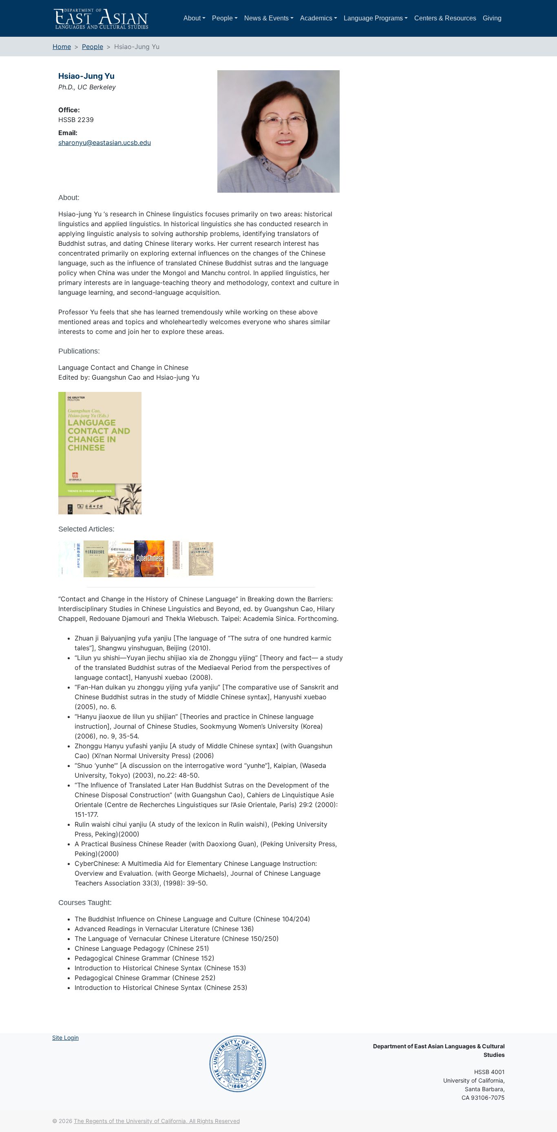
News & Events (266, 18)
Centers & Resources (445, 18)
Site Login (65, 1037)
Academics (316, 18)
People (222, 18)
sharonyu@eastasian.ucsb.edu (104, 142)
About (192, 18)
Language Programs (373, 18)
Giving (492, 18)
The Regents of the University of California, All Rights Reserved (157, 1121)
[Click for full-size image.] (280, 131)
